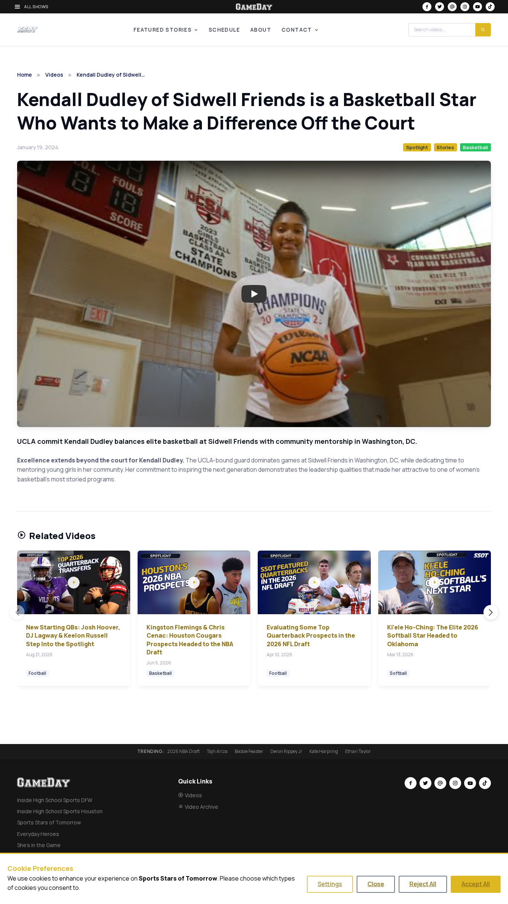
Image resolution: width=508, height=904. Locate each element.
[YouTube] (477, 6)
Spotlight (417, 147)
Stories (445, 147)
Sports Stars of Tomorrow (49, 822)
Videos (54, 74)
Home (24, 74)
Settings (330, 884)
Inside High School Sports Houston (60, 811)
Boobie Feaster (249, 751)
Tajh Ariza (217, 751)
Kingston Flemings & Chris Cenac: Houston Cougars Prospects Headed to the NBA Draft (190, 639)
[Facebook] (426, 6)
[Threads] (452, 6)
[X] (439, 6)
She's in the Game (39, 845)
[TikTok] (490, 6)
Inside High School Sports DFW (54, 800)
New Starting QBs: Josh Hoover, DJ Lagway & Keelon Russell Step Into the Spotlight (73, 635)
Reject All (422, 884)
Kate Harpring (323, 751)
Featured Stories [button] (163, 29)
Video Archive (201, 806)
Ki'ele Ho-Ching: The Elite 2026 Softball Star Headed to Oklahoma (432, 635)
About (260, 29)
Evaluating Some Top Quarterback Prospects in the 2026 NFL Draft (311, 635)
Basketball (475, 147)
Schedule (224, 29)
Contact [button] (297, 29)
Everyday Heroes (38, 833)
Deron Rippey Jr (286, 751)
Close (375, 884)
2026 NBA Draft (183, 751)
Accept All (476, 884)
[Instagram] (464, 6)
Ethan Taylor (358, 751)
